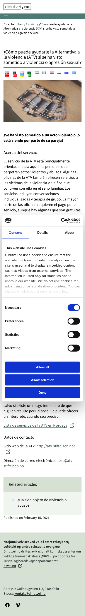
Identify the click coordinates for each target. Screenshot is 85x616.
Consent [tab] (15, 232)
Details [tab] (42, 232)
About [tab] (70, 232)
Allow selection (42, 380)
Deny (42, 392)
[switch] (74, 321)
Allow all (42, 367)
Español (31, 24)
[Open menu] (6, 16)
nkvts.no (9, 565)
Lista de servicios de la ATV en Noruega (35, 425)
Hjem (20, 24)
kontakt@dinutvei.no (30, 593)
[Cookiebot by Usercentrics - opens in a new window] (61, 220)
